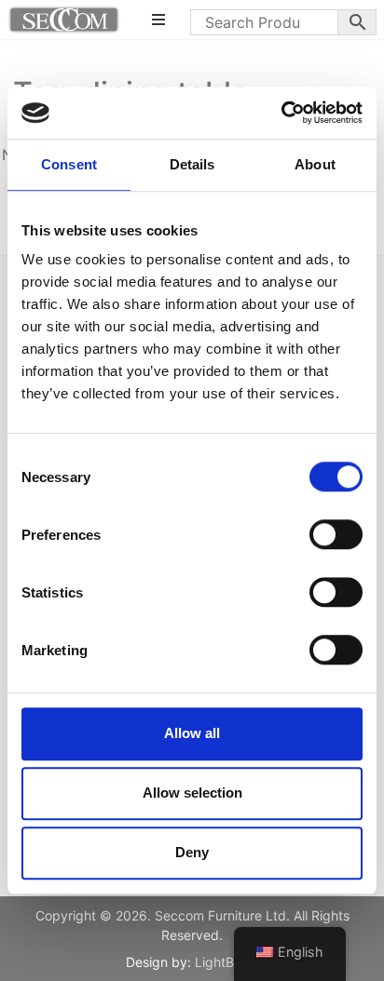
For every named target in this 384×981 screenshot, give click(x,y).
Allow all (192, 733)
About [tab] (315, 164)
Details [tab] (192, 164)
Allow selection (192, 792)
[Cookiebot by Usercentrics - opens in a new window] (281, 113)
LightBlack (227, 962)
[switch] (336, 534)
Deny (192, 852)
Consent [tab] (69, 164)
